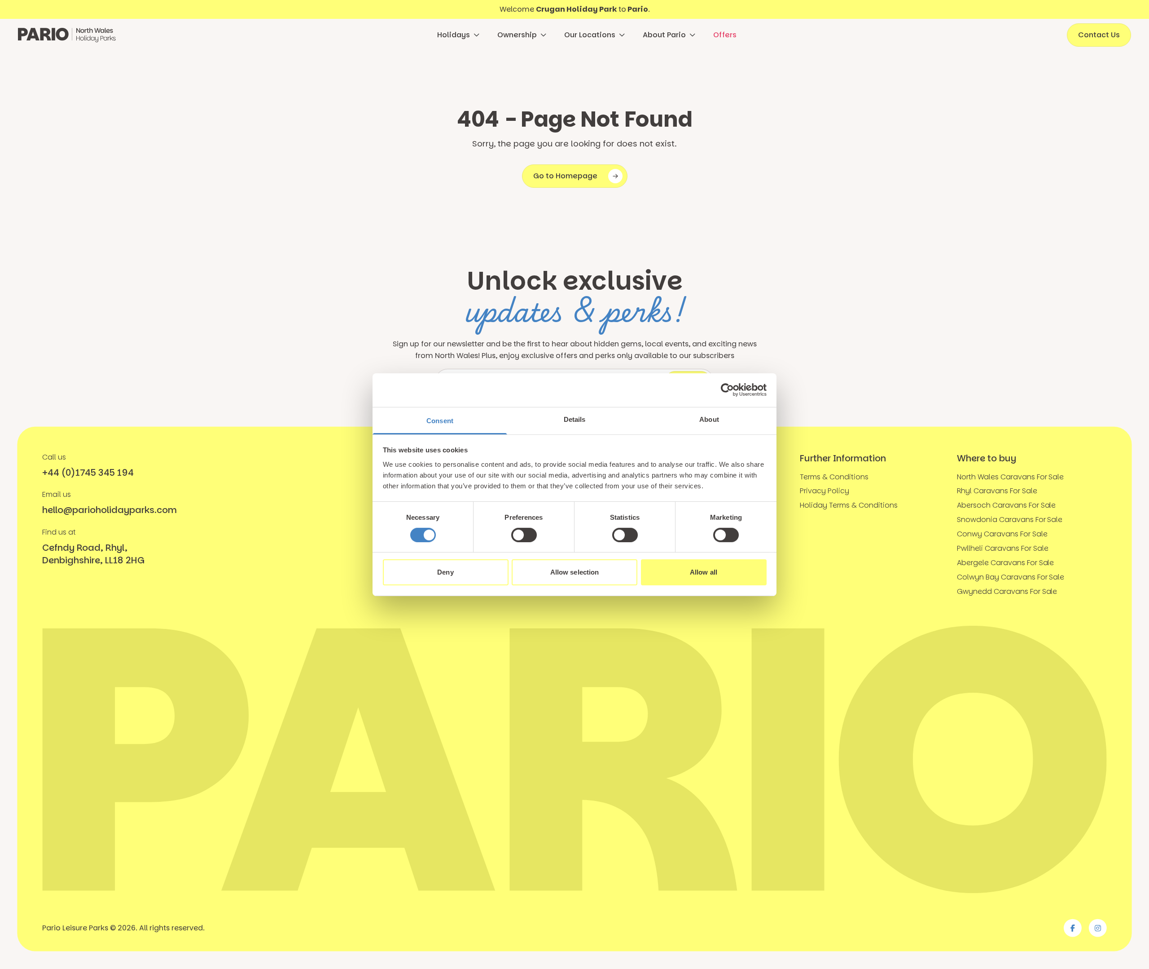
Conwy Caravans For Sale (1002, 534)
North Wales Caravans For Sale (1010, 477)
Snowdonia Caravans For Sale (1010, 519)
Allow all (703, 572)
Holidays (453, 35)
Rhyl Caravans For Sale (997, 491)
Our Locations (589, 35)
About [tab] (709, 419)
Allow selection (574, 572)
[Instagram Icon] (1098, 928)
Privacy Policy (824, 491)
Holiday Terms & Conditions (849, 505)
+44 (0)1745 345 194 (88, 472)
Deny (445, 572)
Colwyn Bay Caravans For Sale (1011, 577)
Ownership (517, 35)
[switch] (524, 535)
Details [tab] (575, 419)
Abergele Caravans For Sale (1005, 563)
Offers (725, 35)
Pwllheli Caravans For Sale (1002, 548)
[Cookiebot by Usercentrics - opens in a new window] (727, 390)
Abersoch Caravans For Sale (1006, 505)
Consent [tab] (439, 420)
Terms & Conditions (834, 477)
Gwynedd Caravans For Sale (1007, 591)
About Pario (664, 35)
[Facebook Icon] (1073, 928)
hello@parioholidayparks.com (109, 510)
